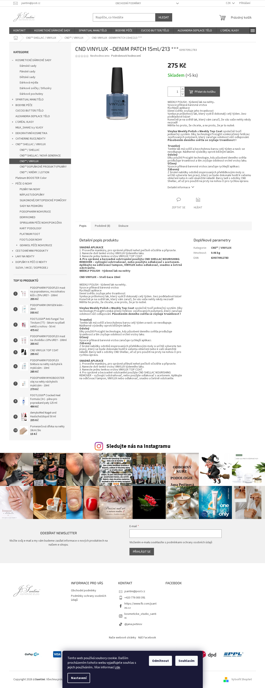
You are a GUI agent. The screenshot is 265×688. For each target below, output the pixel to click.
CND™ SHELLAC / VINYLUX (31, 144)
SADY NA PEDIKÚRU (31, 206)
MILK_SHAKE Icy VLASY (29, 128)
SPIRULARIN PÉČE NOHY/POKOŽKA (41, 223)
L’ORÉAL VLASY (25, 122)
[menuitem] (19, 30)
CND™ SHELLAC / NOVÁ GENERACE (40, 156)
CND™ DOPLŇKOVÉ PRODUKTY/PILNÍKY (43, 167)
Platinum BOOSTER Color (31, 178)
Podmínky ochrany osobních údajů (88, 598)
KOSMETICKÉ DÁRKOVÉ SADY (33, 60)
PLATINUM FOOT (30, 234)
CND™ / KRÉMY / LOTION (34, 172)
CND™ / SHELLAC (30, 150)
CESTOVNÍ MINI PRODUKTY (32, 251)
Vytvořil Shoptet (241, 679)
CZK (228, 3)
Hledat (164, 17)
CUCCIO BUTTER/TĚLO (30, 111)
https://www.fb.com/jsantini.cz (140, 606)
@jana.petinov (133, 624)
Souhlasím (186, 661)
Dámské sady (28, 66)
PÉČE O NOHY (24, 184)
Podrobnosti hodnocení (126, 56)
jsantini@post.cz (134, 591)
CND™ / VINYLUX (29, 161)
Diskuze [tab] (123, 226)
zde (117, 667)
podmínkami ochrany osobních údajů (189, 542)
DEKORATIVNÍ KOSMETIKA (31, 133)
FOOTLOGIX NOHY (31, 240)
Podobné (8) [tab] (102, 226)
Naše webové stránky (122, 637)
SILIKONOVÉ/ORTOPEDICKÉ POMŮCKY (43, 200)
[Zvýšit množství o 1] (182, 89)
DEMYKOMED (27, 217)
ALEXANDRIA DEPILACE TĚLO (33, 116)
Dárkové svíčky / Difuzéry (36, 88)
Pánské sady (27, 71)
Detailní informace (179, 187)
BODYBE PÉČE (24, 105)
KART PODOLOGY (30, 228)
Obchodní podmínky (128, 3)
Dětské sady (27, 77)
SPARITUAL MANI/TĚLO (30, 99)
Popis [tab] (83, 226)
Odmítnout (160, 661)
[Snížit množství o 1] (182, 94)
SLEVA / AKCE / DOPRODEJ (32, 268)
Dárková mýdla (29, 83)
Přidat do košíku (205, 91)
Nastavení (79, 678)
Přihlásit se (142, 551)
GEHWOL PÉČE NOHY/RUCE (36, 245)
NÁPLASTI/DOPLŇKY (32, 195)
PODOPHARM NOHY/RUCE (35, 212)
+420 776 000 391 (134, 598)
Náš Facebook (147, 637)
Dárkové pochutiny (31, 94)
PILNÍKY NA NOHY (30, 189)
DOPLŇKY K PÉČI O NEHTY (31, 262)
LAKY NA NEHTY (25, 256)
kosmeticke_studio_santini (140, 616)
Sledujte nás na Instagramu (138, 446)
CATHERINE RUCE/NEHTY (30, 139)
